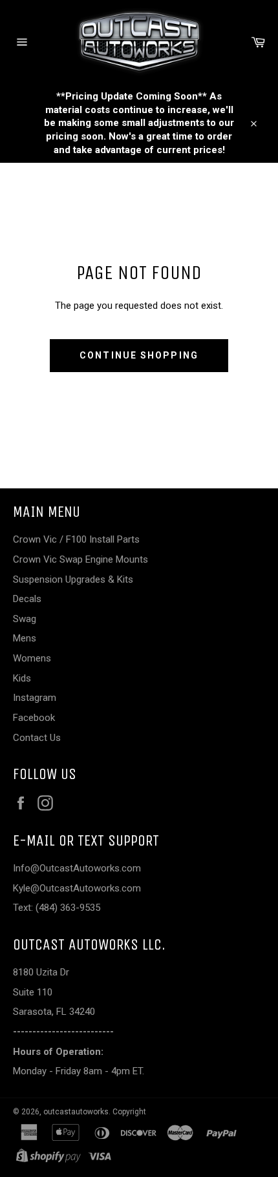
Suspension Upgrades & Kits (73, 579)
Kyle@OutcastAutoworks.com (77, 888)
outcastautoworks (76, 1111)
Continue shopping (139, 355)
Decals (27, 599)
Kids (22, 678)
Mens (24, 638)
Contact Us (37, 738)
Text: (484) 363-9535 (56, 907)
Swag (24, 619)
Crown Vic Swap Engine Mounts (80, 559)
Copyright (129, 1111)
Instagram (34, 697)
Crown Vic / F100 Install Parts (76, 539)
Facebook (34, 718)
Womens (32, 658)
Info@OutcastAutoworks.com (77, 868)
